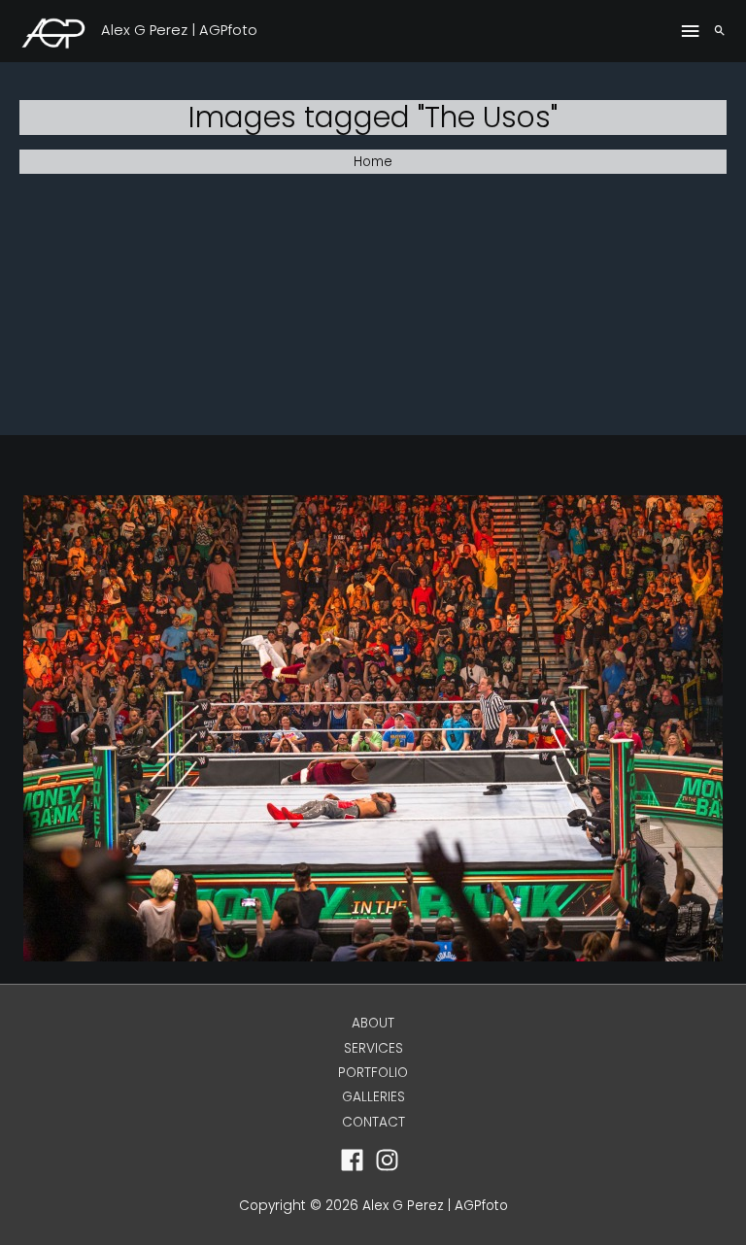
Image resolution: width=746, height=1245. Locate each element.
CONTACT (373, 1122)
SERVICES (373, 1048)
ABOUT (373, 1023)
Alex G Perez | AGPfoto (179, 30)
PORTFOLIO (373, 1072)
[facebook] (356, 1160)
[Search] (720, 31)
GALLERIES (373, 1097)
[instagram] (391, 1160)
